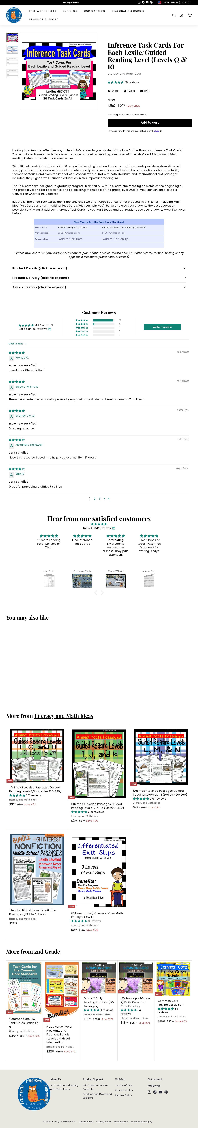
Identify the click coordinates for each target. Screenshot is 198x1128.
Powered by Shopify (141, 1121)
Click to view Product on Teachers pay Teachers (123, 227)
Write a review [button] (162, 327)
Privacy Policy (124, 1090)
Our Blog (70, 11)
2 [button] (94, 499)
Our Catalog (94, 11)
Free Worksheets (42, 11)
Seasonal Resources (128, 11)
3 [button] (100, 499)
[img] (17, 353)
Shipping (113, 114)
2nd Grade (47, 951)
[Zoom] (59, 71)
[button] (116, 82)
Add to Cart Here (71, 239)
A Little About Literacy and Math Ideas (64, 1087)
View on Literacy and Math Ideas (73, 227)
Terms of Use (123, 1085)
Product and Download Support (97, 1096)
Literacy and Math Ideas (125, 74)
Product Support (43, 19)
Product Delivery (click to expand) (40, 278)
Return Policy (123, 1095)
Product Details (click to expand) (39, 268)
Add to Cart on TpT (116, 239)
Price (111, 99)
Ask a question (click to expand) (39, 287)
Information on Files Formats (95, 1087)
